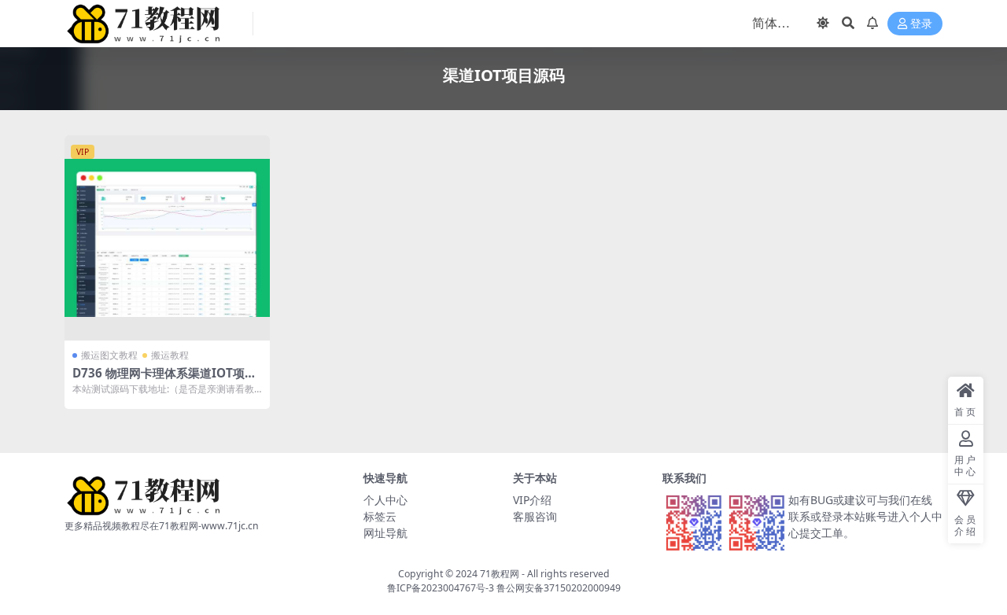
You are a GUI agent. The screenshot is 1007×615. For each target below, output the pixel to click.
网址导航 (385, 532)
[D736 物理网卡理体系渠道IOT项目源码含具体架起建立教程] (167, 238)
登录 (921, 24)
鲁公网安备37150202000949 (558, 588)
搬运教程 (170, 355)
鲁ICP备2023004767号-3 (440, 588)
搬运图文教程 (109, 355)
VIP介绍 (532, 499)
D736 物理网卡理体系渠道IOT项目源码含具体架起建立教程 (164, 380)
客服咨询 (535, 516)
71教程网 (499, 573)
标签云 (380, 516)
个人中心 (385, 499)
